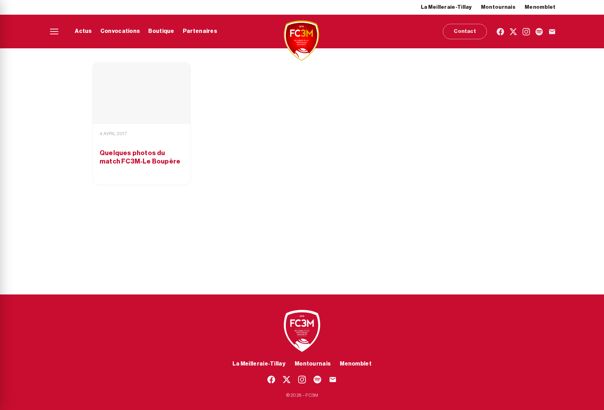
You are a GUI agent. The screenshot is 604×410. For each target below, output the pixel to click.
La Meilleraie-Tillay (446, 7)
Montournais (498, 7)
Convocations (120, 31)
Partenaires (200, 31)
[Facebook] (500, 31)
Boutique (161, 31)
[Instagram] (526, 31)
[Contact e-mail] (552, 31)
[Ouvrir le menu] (54, 31)
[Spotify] (539, 31)
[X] (513, 31)
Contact (465, 31)
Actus (83, 31)
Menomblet (540, 7)
